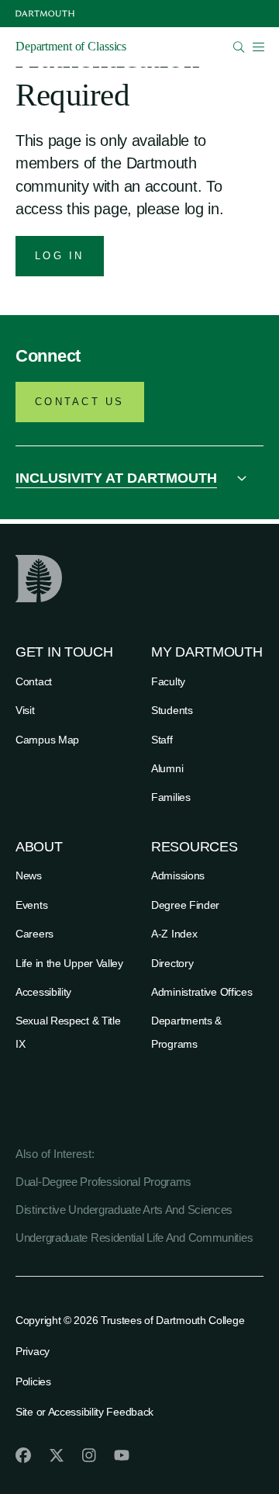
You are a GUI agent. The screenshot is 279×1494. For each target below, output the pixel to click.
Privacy (33, 1351)
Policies (33, 1381)
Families (171, 797)
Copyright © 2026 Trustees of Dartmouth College (130, 1320)
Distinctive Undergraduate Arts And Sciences (124, 1209)
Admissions (178, 875)
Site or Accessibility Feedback (84, 1412)
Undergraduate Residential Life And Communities (134, 1237)
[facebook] (23, 1455)
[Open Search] (239, 47)
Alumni (167, 768)
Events (31, 905)
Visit (25, 710)
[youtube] (121, 1455)
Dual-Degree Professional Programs (103, 1181)
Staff (162, 739)
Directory (172, 963)
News (29, 875)
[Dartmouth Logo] (45, 13)
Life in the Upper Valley (69, 963)
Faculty (168, 681)
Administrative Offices (201, 992)
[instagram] (89, 1455)
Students (172, 710)
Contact (34, 681)
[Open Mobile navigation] (258, 46)
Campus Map (47, 739)
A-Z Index (174, 933)
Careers (34, 933)
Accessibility (43, 992)
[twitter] (56, 1455)
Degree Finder (185, 905)
